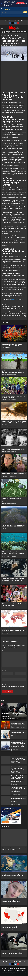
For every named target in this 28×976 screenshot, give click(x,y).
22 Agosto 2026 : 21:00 (12, 451)
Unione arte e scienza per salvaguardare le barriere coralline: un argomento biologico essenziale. (13, 553)
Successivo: (14, 313)
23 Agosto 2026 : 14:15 (12, 374)
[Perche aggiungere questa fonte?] (26, 3)
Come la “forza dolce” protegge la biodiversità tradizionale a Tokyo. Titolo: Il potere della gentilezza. (14, 423)
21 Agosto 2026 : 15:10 (12, 607)
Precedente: (12, 306)
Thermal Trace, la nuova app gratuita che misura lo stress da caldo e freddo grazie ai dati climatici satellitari (14, 630)
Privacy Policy (21, 20)
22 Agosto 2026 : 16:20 (16, 804)
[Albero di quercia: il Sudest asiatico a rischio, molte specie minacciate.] (14, 385)
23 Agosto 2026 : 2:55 (12, 426)
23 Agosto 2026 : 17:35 (21, 727)
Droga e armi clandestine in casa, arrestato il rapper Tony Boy (18, 725)
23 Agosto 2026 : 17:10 (16, 750)
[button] (2, 32)
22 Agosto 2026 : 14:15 (12, 503)
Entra (25, 12)
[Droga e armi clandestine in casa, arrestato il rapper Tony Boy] (5, 725)
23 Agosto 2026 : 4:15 (15, 784)
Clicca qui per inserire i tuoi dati (6, 14)
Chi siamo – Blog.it (8, 20)
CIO (24, 296)
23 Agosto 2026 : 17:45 (14, 718)
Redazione (15, 20)
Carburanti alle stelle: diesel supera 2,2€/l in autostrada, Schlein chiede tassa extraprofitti (14, 715)
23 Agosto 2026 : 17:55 (14, 929)
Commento (5, 650)
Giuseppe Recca (15, 749)
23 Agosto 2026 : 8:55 (12, 399)
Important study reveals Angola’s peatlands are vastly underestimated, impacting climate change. (14, 527)
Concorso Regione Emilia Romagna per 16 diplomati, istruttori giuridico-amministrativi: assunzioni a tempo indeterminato (17, 778)
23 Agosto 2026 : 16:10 (16, 762)
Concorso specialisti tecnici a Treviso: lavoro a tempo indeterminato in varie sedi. (18, 768)
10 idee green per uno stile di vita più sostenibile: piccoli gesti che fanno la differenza (11, 500)
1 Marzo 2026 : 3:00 (12, 45)
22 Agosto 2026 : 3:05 (12, 556)
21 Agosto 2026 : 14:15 (12, 633)
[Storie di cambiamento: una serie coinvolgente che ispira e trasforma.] (14, 463)
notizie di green (14, 299)
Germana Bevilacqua (15, 735)
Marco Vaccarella (6, 718)
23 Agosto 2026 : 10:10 (16, 772)
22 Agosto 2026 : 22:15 (16, 794)
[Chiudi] (3, 3)
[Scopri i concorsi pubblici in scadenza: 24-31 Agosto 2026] (5, 760)
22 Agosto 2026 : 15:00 (12, 476)
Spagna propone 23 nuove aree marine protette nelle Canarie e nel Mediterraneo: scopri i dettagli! (12, 346)
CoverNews (20, 972)
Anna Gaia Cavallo (6, 929)
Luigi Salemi (5, 45)
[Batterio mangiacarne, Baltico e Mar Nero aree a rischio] (5, 734)
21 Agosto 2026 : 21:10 (12, 581)
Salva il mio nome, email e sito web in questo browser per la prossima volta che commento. (13, 685)
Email (16, 670)
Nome (4, 670)
